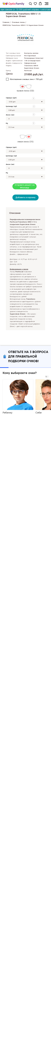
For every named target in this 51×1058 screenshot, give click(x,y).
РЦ (7, 123)
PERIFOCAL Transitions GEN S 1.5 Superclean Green (23, 15)
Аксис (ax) (10, 115)
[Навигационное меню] (46, 3)
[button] (30, 3)
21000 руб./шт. (34, 74)
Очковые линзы (18, 22)
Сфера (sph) (11, 98)
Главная (6, 22)
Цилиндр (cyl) (11, 106)
